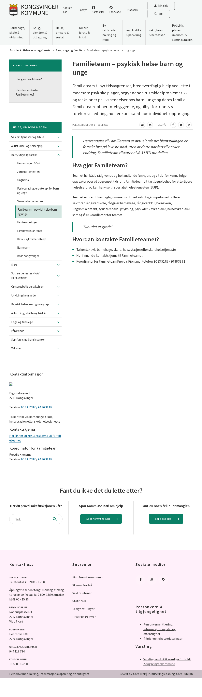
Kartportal (98, 12)
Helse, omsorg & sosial (37, 50)
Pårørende (17, 331)
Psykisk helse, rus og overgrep (30, 304)
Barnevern (23, 247)
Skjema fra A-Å (82, 585)
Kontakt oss (67, 10)
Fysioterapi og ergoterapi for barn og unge (38, 191)
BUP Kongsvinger (28, 256)
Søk (161, 14)
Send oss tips (163, 518)
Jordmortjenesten (28, 172)
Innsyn (83, 10)
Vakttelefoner (82, 593)
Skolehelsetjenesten (30, 201)
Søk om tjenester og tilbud (27, 137)
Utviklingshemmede (23, 295)
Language (115, 12)
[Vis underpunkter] (58, 137)
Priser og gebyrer (84, 617)
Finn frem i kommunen (87, 577)
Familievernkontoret (29, 231)
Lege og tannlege (22, 322)
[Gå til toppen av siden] (189, 684)
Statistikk (132, 10)
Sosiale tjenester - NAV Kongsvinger (25, 275)
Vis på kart (16, 621)
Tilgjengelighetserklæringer (162, 638)
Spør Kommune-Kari (98, 518)
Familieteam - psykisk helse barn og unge (37, 212)
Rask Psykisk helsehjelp (31, 239)
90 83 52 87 (28, 459)
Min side (163, 5)
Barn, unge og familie (69, 50)
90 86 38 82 (45, 459)
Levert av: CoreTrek (133, 674)
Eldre (14, 265)
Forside (14, 50)
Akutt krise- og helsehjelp (27, 146)
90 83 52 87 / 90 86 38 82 (36, 407)
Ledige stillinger (83, 609)
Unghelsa (23, 180)
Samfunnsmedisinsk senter (28, 339)
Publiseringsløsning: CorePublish (170, 674)
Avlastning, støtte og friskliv (28, 313)
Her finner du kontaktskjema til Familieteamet (109, 255)
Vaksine (16, 348)
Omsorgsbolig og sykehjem (27, 286)
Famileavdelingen (27, 222)
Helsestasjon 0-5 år (29, 163)
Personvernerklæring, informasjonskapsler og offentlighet (159, 629)
